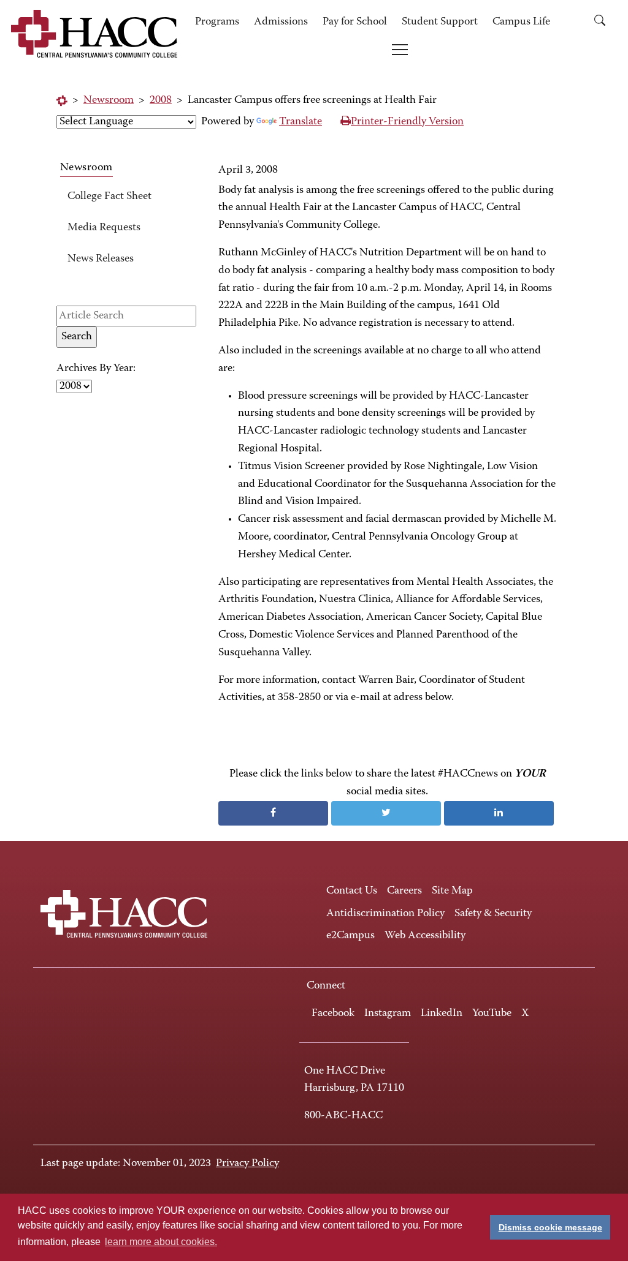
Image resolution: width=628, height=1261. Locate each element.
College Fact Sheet (109, 196)
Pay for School (355, 22)
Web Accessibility (425, 935)
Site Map (452, 891)
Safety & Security (493, 913)
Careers (404, 891)
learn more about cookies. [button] (161, 1242)
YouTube (491, 1013)
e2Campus (350, 935)
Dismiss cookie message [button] (550, 1227)
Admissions (281, 22)
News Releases (100, 259)
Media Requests (103, 227)
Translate (300, 121)
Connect (326, 986)
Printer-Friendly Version (407, 121)
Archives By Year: (96, 368)
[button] (604, 22)
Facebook (333, 1013)
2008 (161, 100)
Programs (217, 22)
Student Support (440, 22)
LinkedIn (441, 1013)
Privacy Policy (247, 1163)
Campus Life (521, 22)
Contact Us (351, 891)
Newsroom (108, 100)
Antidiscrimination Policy (385, 913)
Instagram (387, 1013)
